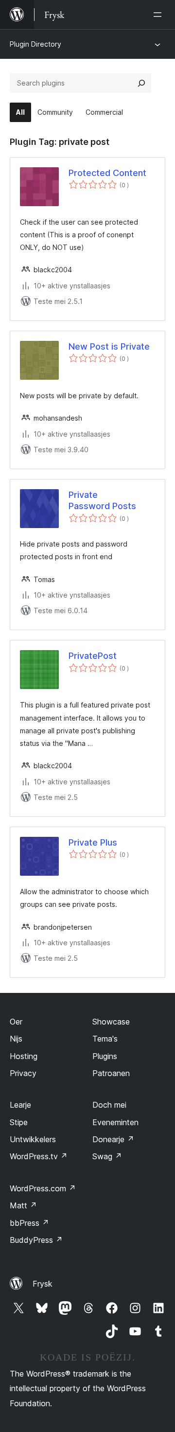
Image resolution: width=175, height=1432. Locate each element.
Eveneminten (115, 1122)
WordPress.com (43, 1188)
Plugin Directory (35, 44)
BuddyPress (36, 1240)
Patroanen (111, 1073)
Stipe (19, 1122)
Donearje (113, 1139)
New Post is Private (109, 346)
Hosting (23, 1056)
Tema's (105, 1038)
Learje (20, 1105)
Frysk (42, 1284)
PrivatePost (93, 656)
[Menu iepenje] (159, 14)
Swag (107, 1156)
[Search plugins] (141, 83)
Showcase (111, 1021)
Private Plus (93, 842)
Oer (16, 1021)
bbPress (29, 1223)
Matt (23, 1205)
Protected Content (107, 173)
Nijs (16, 1038)
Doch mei (109, 1105)
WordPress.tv (39, 1156)
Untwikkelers (33, 1139)
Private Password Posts (102, 500)
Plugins (104, 1056)
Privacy (23, 1073)
